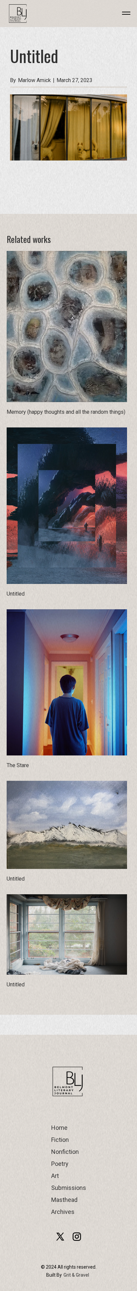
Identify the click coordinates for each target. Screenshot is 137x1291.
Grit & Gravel (76, 1275)
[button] (121, 13)
